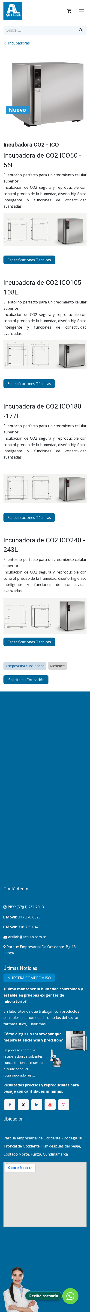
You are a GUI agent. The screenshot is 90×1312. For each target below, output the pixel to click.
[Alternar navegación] (81, 11)
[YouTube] (50, 1104)
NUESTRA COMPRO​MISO (29, 977)
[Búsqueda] (81, 30)
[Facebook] (9, 1104)
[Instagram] (63, 1104)
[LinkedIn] (36, 1104)
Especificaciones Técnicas (29, 259)
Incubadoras (19, 43)
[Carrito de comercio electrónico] (69, 11)
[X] (23, 1104)
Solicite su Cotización (26, 679)
